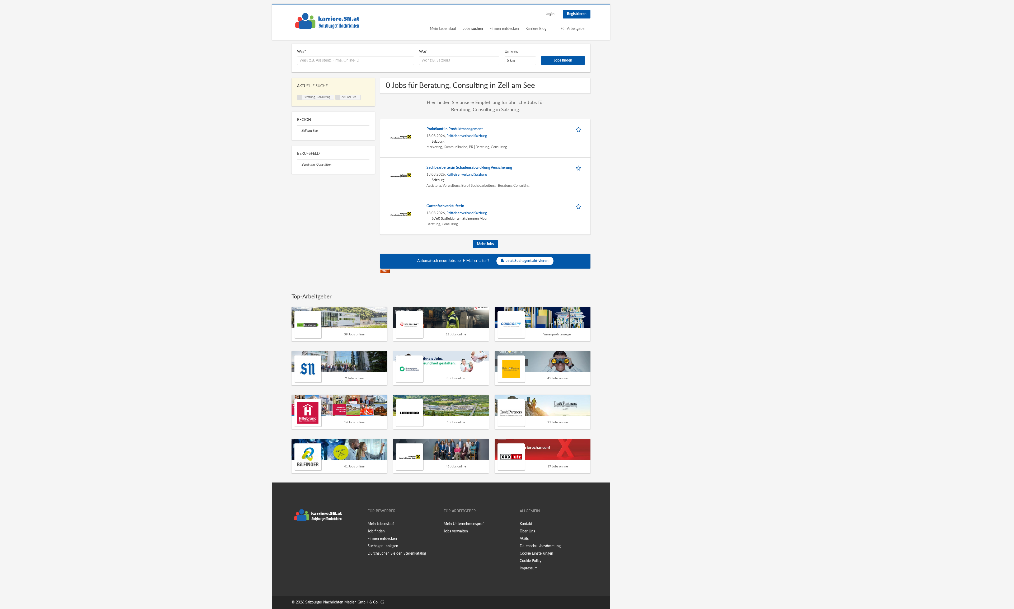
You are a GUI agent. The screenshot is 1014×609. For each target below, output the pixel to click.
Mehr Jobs (485, 244)
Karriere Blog (535, 29)
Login (550, 14)
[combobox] (355, 61)
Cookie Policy (530, 561)
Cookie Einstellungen (536, 553)
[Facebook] (295, 534)
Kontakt (526, 524)
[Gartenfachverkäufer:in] (401, 214)
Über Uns (527, 531)
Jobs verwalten (456, 531)
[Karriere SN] (327, 21)
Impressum (529, 568)
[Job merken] (579, 129)
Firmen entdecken (504, 29)
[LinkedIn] (312, 534)
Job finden (376, 531)
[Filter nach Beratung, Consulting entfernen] (299, 164)
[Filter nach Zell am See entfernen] (299, 130)
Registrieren (576, 14)
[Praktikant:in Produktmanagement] (401, 136)
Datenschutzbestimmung (540, 546)
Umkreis (511, 52)
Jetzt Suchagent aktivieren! (528, 261)
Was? (301, 52)
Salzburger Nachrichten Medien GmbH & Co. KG (344, 602)
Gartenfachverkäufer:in (445, 206)
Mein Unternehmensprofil (464, 524)
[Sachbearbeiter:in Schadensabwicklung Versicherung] (401, 175)
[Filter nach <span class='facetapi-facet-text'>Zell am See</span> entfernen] (338, 97)
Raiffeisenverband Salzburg (467, 136)
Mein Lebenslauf (443, 29)
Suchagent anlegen (383, 546)
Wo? (422, 52)
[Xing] (304, 534)
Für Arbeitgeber (573, 29)
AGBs (524, 539)
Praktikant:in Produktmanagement (454, 129)
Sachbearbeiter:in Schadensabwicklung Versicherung (469, 168)
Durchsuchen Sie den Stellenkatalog (397, 553)
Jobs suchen (473, 29)
